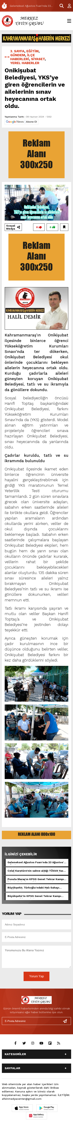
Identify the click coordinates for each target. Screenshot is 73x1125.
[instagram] (32, 1043)
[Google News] (21, 121)
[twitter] (24, 1043)
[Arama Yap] (60, 6)
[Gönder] (66, 1021)
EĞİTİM (32, 51)
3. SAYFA (17, 51)
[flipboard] (50, 1043)
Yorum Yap (36, 976)
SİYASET (38, 59)
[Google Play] (46, 1108)
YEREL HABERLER (24, 63)
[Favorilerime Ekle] (64, 227)
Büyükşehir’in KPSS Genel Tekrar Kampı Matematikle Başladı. (34, 896)
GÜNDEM (17, 55)
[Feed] (58, 1043)
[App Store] (22, 1108)
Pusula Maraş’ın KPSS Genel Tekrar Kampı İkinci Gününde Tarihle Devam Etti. (35, 879)
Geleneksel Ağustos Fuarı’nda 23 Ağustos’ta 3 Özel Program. (37, 863)
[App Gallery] (36, 1115)
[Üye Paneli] (67, 6)
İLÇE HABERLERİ (22, 57)
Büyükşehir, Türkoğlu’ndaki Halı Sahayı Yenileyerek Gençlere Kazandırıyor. (33, 888)
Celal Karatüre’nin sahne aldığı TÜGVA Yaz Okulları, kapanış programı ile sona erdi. (35, 871)
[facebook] (15, 1043)
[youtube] (41, 1043)
